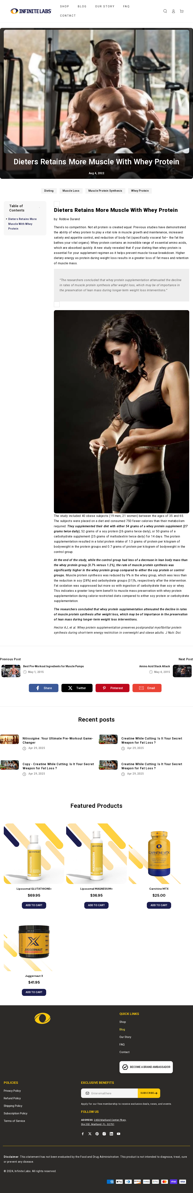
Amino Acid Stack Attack (154, 666)
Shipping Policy (13, 1106)
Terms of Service (14, 1121)
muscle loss (71, 190)
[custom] (82, 1133)
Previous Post (10, 659)
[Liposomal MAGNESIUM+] (96, 853)
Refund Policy (12, 1098)
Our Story (125, 1037)
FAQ (122, 1044)
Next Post (186, 659)
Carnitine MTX (158, 888)
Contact (124, 1052)
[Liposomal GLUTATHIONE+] (34, 853)
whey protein (140, 190)
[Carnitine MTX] (159, 853)
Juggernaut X (34, 976)
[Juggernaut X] (34, 941)
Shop (122, 1022)
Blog (122, 1029)
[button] (165, 11)
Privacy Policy (12, 1090)
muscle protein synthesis (105, 190)
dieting (49, 190)
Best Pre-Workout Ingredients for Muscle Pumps (53, 666)
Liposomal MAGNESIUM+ (96, 888)
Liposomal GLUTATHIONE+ (34, 888)
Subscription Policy (15, 1113)
